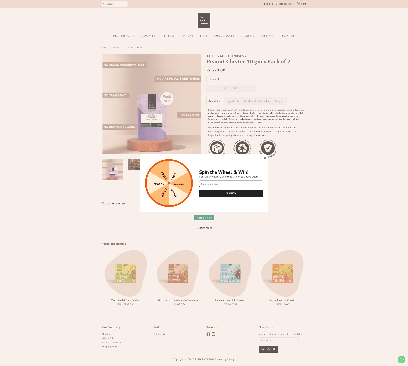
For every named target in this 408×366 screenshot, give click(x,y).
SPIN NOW (231, 193)
